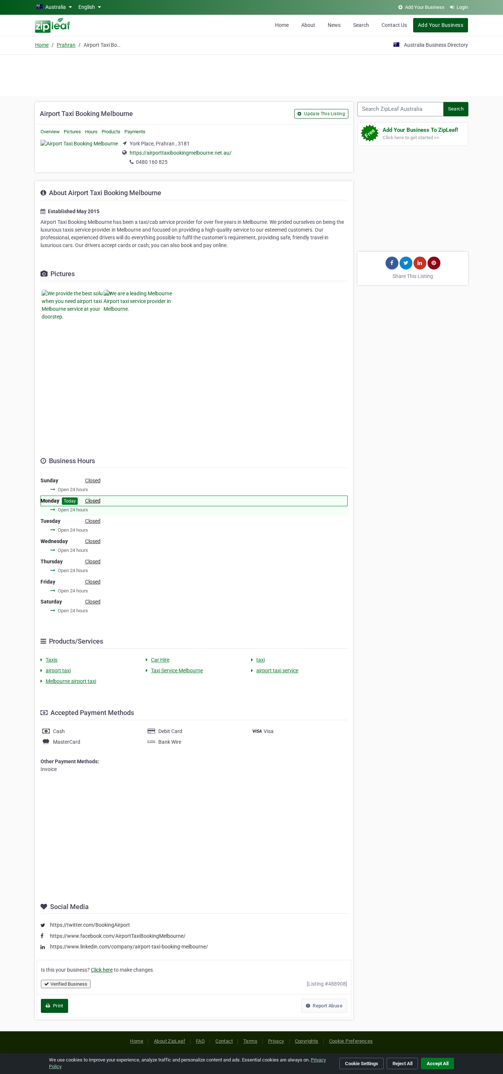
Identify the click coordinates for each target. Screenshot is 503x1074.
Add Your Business (440, 25)
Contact (224, 1041)
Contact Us (394, 25)
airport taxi (58, 670)
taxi (260, 660)
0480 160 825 (152, 162)
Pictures (72, 131)
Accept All (438, 1063)
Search (361, 25)
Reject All (402, 1063)
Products (111, 131)
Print (57, 1005)
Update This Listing (324, 113)
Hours (91, 131)
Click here (102, 970)
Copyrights (307, 1041)
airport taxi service (277, 670)
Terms (250, 1041)
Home (282, 25)
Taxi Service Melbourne (177, 670)
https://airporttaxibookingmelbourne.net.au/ (181, 153)
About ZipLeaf (169, 1041)
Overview (50, 131)
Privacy (276, 1041)
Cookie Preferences (351, 1041)
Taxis (51, 660)
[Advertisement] (251, 74)
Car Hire (160, 660)
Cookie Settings (361, 1063)
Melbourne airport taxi (71, 681)
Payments (134, 131)
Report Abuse (327, 1005)
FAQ (200, 1041)
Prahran (66, 45)
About (308, 25)
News (334, 25)
